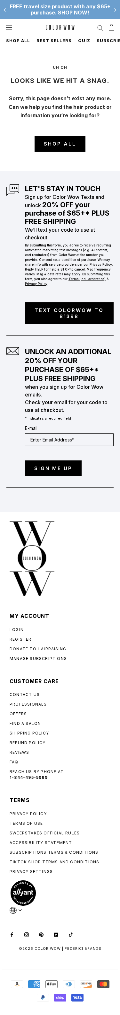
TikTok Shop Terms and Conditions (54, 861)
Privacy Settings (31, 871)
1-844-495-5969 (29, 777)
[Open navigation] (9, 27)
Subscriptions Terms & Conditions (54, 852)
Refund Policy (28, 742)
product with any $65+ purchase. (60, 9)
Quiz (84, 40)
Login (17, 629)
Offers (18, 713)
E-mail (31, 428)
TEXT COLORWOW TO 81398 (69, 313)
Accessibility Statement (41, 842)
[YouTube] (56, 934)
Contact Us (25, 694)
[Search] (100, 27)
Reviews (19, 752)
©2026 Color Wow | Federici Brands (60, 948)
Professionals (28, 704)
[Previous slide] (5, 9)
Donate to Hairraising (38, 648)
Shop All (18, 40)
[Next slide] (115, 9)
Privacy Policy (28, 813)
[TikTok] (70, 934)
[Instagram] (26, 934)
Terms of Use (26, 823)
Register (21, 639)
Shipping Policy (29, 733)
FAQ (14, 762)
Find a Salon (25, 723)
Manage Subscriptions (38, 658)
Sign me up (53, 468)
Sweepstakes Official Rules (45, 833)
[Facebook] (12, 934)
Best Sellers (54, 40)
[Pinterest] (41, 934)
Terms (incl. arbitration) (87, 279)
